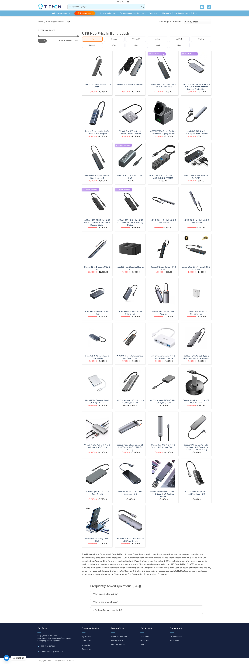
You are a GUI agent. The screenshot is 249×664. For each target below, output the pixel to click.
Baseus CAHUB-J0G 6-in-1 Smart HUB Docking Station (163, 446)
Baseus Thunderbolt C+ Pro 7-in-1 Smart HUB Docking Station (163, 494)
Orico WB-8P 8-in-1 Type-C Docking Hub (97, 357)
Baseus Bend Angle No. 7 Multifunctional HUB (196, 492)
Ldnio (136, 45)
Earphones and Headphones (132, 13)
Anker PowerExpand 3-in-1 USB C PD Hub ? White (163, 357)
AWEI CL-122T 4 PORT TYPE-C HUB (130, 176)
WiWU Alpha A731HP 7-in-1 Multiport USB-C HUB (97, 446)
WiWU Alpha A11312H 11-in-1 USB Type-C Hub (130, 401)
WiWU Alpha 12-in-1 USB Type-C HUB (97, 492)
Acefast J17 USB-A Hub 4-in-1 (130, 84)
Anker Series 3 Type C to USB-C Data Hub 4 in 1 (97, 176)
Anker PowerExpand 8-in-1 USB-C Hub (130, 312)
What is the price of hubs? (105, 602)
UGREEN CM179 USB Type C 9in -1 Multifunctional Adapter (196, 357)
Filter (42, 41)
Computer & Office (55, 21)
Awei (158, 45)
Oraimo (201, 39)
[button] (202, 7)
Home (40, 21)
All (92, 39)
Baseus (114, 39)
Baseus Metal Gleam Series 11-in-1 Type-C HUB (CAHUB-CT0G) (130, 447)
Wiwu (114, 45)
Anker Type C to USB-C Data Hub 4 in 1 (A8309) (163, 85)
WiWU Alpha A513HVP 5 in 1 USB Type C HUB (163, 401)
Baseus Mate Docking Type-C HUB (97, 539)
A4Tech (179, 39)
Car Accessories (181, 13)
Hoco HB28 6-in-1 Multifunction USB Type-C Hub (130, 539)
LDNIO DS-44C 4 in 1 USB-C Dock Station (163, 221)
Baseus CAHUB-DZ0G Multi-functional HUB (130, 492)
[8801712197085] (128, 1)
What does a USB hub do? (105, 593)
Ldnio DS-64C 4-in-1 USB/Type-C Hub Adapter (196, 132)
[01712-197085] (123, 1)
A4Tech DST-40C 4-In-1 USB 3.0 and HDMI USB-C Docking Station (130, 222)
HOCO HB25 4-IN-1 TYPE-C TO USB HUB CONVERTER (163, 176)
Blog (195, 13)
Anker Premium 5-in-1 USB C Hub (97, 312)
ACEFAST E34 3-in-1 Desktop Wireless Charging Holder (163, 132)
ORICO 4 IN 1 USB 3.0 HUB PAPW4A (196, 176)
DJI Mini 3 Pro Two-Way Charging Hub (196, 312)
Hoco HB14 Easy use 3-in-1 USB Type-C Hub (97, 401)
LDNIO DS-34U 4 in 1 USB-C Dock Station (196, 221)
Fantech (92, 45)
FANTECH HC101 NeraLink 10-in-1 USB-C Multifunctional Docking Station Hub (196, 86)
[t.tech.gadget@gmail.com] (118, 1)
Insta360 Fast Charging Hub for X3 (130, 268)
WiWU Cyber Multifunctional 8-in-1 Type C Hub (130, 357)
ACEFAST (136, 39)
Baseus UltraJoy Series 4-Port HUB (163, 268)
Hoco (179, 45)
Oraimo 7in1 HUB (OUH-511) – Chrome (97, 85)
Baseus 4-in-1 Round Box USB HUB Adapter (196, 401)
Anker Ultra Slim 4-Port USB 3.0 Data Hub (196, 268)
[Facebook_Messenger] (6, 658)
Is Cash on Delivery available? (107, 610)
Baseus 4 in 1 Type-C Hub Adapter (163, 312)
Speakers (153, 13)
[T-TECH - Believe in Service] (51, 6)
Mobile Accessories (60, 13)
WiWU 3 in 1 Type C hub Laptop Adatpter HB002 (130, 132)
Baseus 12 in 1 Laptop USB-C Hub (97, 268)
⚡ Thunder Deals (84, 13)
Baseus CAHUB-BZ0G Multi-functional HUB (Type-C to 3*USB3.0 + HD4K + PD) (196, 447)
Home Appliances (107, 13)
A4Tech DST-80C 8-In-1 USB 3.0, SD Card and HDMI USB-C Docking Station (97, 222)
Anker (157, 39)
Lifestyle (165, 13)
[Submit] (142, 7)
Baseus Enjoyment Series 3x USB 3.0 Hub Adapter (97, 132)
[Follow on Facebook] (131, 1)
